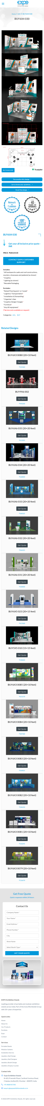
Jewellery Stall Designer (9, 1059)
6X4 (19, 14)
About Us (4, 1024)
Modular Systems (7, 1049)
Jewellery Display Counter (10, 1066)
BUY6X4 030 (8, 170)
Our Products (5, 1027)
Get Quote (22, 362)
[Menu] (3, 4)
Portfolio (4, 1030)
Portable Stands (6, 1046)
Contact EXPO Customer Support (21, 261)
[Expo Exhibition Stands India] (23, 3)
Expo (3, 1033)
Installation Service (7, 1053)
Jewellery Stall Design (8, 1056)
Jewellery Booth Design (9, 1062)
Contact (4, 1037)
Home (14, 14)
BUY (18, 315)
